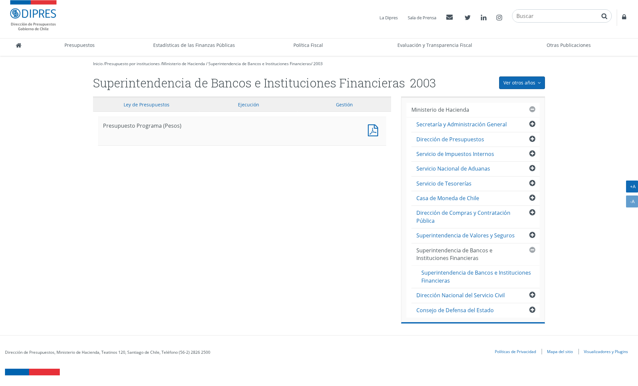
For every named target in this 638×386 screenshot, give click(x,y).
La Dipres (388, 18)
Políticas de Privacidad (515, 351)
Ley (146, 104)
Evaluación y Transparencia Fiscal (434, 45)
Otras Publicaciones (569, 45)
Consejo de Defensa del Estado (455, 310)
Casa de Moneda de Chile (447, 198)
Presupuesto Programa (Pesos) (374, 129)
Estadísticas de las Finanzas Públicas (194, 45)
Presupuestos (79, 45)
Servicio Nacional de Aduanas (453, 168)
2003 (318, 63)
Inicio (98, 63)
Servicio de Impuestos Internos (455, 154)
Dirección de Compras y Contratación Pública (463, 216)
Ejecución (248, 104)
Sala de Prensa (422, 18)
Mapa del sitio (560, 351)
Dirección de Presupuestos (450, 139)
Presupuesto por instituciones (132, 63)
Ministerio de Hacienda (183, 63)
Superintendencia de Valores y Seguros (465, 235)
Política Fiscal (308, 45)
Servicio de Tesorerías (444, 183)
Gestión (344, 104)
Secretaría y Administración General (461, 124)
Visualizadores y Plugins (606, 351)
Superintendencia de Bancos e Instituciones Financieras (259, 63)
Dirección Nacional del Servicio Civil (460, 295)
